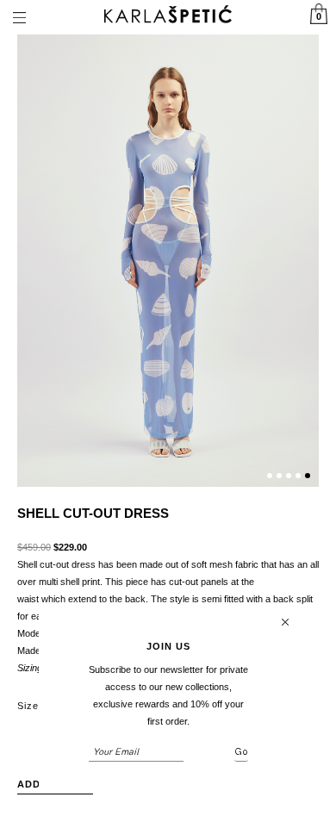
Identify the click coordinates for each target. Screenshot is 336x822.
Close (285, 622)
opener (19, 17)
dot (269, 475)
